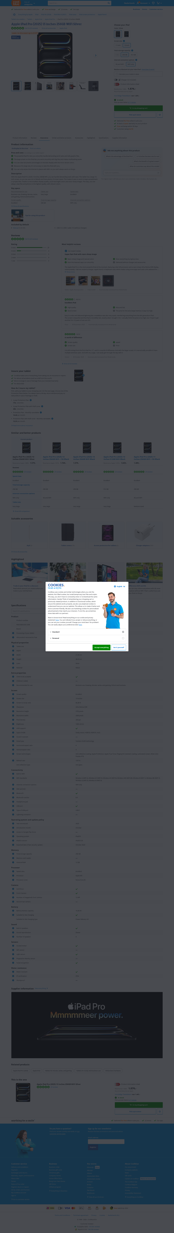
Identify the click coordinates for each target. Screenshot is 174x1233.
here (57, 620)
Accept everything (101, 647)
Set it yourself (118, 647)
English (119, 586)
